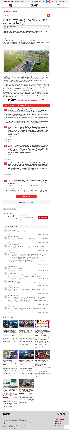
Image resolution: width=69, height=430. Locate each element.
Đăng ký (55, 1)
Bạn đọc (18, 230)
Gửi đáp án (26, 196)
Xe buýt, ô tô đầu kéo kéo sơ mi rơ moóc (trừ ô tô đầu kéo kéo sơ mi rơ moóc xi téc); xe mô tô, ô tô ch (27, 118)
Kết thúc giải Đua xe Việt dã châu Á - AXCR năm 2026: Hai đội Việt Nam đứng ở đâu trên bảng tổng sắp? (42, 363)
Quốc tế (14, 11)
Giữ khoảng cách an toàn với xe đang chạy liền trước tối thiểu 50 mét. (24, 188)
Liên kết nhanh (60, 419)
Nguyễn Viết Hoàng (11, 26)
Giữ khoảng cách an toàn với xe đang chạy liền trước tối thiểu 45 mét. (24, 186)
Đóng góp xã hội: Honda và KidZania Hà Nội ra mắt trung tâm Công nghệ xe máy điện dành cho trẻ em (10, 332)
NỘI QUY (58, 423)
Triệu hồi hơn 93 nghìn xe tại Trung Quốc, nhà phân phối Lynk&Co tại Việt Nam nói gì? (26, 362)
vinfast (8, 209)
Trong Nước (6, 11)
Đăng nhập (61, 1)
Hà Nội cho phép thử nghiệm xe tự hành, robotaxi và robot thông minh (9, 362)
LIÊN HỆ (58, 425)
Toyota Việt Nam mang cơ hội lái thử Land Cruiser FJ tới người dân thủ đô (26, 391)
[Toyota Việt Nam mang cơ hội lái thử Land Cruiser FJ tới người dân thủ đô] (26, 383)
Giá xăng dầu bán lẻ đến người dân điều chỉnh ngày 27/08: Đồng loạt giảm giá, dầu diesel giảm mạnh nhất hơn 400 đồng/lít (42, 332)
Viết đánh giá (43, 218)
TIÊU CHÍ (58, 421)
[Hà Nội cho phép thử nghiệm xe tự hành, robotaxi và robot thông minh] (10, 354)
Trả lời (47, 234)
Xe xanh (14, 209)
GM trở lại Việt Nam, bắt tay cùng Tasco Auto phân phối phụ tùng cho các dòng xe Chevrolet (26, 332)
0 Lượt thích (41, 234)
